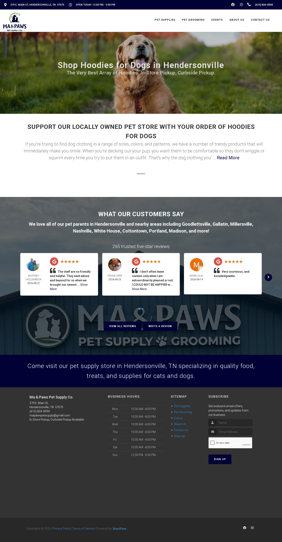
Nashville (82, 231)
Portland (158, 231)
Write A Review (160, 326)
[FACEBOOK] (233, 5)
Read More (228, 157)
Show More (139, 289)
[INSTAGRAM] (241, 5)
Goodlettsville (196, 224)
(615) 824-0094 (40, 411)
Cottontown (134, 231)
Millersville (241, 224)
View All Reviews (122, 326)
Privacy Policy (61, 528)
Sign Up (220, 459)
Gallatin (220, 224)
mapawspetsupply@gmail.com (50, 415)
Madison (177, 231)
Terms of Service (83, 528)
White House (107, 231)
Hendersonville (110, 224)
